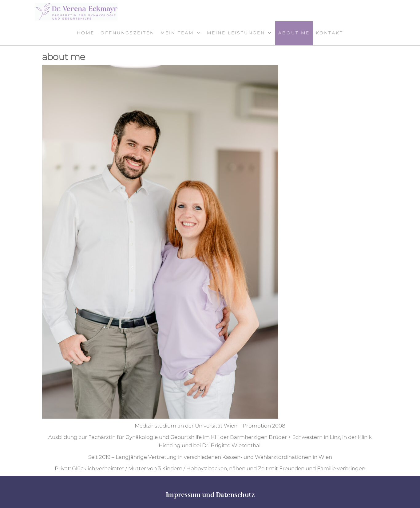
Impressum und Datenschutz (210, 494)
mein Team (177, 33)
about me (294, 33)
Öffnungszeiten (127, 33)
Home (85, 33)
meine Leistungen (236, 33)
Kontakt (329, 33)
